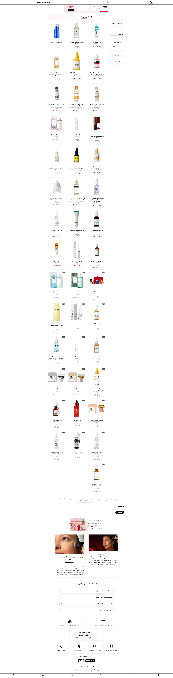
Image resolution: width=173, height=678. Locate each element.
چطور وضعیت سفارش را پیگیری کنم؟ (103, 591)
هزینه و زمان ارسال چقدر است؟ (104, 604)
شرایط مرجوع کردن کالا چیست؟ (104, 610)
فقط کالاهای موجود (118, 42)
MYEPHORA (43, 2)
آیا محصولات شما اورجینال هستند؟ (103, 597)
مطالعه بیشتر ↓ (119, 512)
